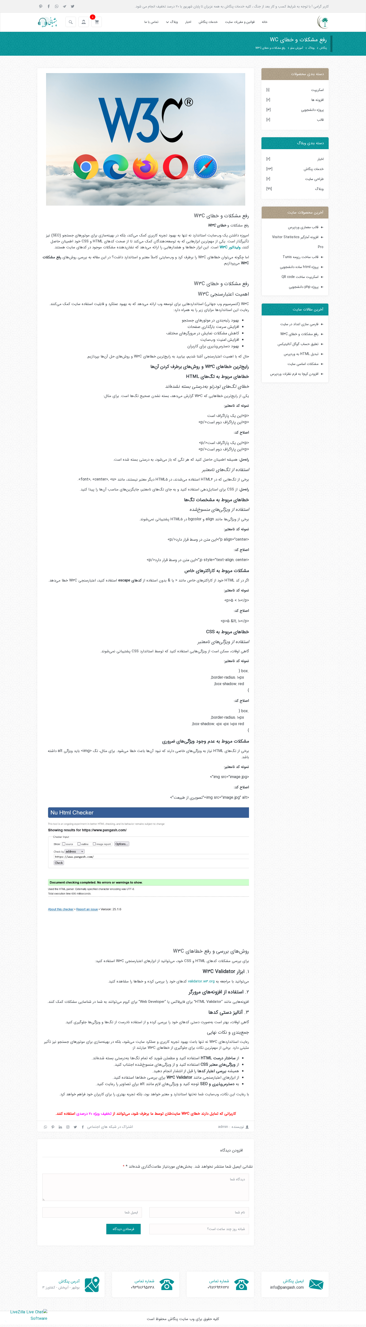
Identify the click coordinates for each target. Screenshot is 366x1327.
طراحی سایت (314, 179)
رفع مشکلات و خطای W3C (299, 334)
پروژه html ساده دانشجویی (299, 267)
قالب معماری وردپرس (303, 227)
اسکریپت (317, 90)
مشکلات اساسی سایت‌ (303, 364)
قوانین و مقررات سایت (239, 22)
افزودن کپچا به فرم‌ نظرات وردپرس (294, 374)
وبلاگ (174, 22)
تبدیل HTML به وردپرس (301, 354)
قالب (320, 120)
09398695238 (142, 1287)
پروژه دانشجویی (312, 110)
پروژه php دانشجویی (303, 287)
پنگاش (323, 48)
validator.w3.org (201, 981)
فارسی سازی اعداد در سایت (299, 324)
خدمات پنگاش (208, 22)
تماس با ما (151, 22)
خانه (264, 22)
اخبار (188, 22)
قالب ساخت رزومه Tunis (300, 257)
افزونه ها (317, 100)
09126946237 (218, 1287)
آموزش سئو (296, 48)
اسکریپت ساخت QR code (300, 277)
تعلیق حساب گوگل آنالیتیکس (298, 344)
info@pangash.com (287, 1287)
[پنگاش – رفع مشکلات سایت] (318, 22)
